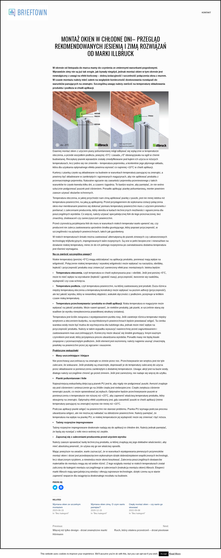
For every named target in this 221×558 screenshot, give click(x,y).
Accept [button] (164, 554)
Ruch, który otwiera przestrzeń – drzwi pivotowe (141, 530)
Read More (175, 553)
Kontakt (206, 12)
